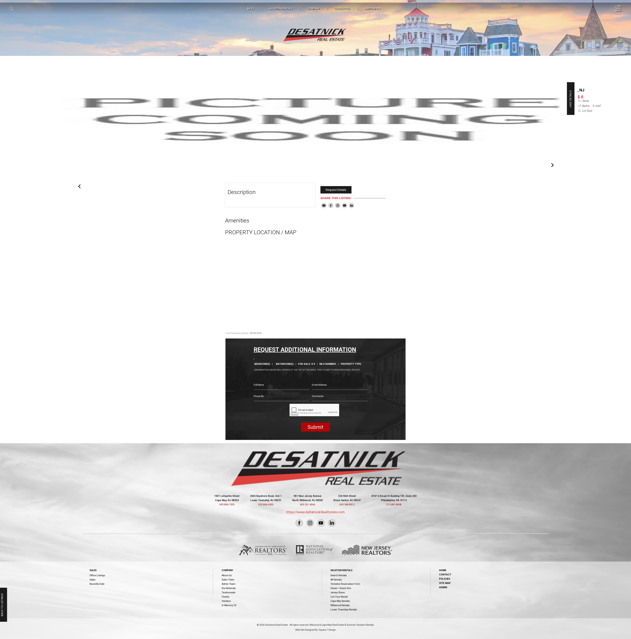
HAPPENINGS (373, 8)
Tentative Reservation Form (345, 583)
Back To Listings (2, 604)
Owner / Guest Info (340, 588)
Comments (318, 396)
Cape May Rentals (340, 601)
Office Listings (97, 575)
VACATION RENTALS (280, 8)
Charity (225, 596)
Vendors (226, 601)
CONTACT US (342, 8)
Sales (92, 579)
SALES (250, 8)
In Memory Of (229, 605)
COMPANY (313, 8)
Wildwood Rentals (340, 605)
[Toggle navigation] (617, 8)
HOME (442, 570)
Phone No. (259, 396)
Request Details (336, 190)
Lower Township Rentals (343, 609)
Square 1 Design (327, 629)
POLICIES (444, 578)
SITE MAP (445, 583)
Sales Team (228, 579)
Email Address (319, 385)
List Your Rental (339, 596)
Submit (315, 427)
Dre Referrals (229, 588)
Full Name (259, 385)
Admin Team (228, 583)
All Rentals (336, 579)
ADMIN (443, 587)
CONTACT (445, 574)
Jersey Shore (337, 592)
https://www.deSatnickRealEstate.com (315, 512)
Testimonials (228, 592)
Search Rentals (338, 575)
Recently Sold (97, 583)
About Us (227, 575)
